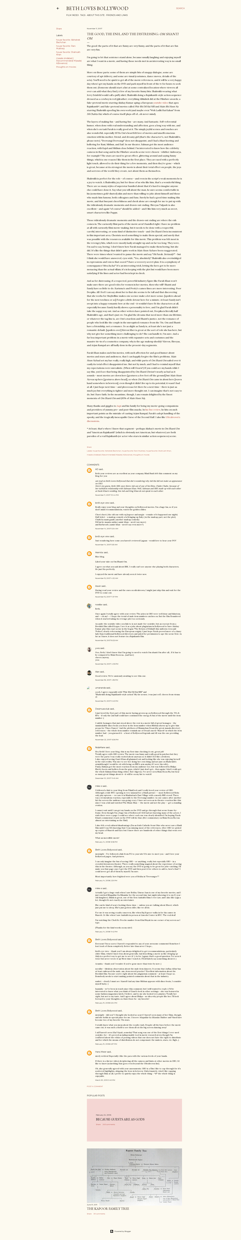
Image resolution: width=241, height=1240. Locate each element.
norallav (99, 604)
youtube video (160, 102)
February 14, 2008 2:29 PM (106, 880)
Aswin (98, 586)
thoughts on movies (66, 67)
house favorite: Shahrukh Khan (158, 451)
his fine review (152, 409)
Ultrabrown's (173, 417)
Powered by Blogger (123, 1231)
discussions (93, 421)
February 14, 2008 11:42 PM (106, 932)
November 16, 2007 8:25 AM (106, 640)
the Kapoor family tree (108, 1208)
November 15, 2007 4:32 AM (106, 578)
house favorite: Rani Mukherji (133, 451)
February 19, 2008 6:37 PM (106, 1044)
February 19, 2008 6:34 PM (106, 1003)
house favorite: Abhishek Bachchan (107, 451)
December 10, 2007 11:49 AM (106, 778)
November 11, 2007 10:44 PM (107, 495)
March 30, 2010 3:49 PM (105, 1080)
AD (96, 469)
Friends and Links (117, 15)
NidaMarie (100, 747)
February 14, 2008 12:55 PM (106, 842)
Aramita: (99, 552)
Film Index (72, 15)
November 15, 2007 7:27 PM (106, 597)
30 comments (99, 1214)
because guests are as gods (120, 1119)
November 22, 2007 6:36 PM (106, 740)
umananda (100, 688)
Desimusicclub (102, 709)
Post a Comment (95, 1086)
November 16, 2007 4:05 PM (106, 664)
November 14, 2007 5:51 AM (106, 545)
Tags (82, 15)
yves (97, 648)
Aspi (119, 405)
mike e (98, 786)
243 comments (109, 1124)
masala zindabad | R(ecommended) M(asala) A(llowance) (69, 61)
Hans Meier (100, 1052)
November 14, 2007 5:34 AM (106, 529)
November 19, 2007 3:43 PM (106, 701)
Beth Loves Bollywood (97, 8)
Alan (97, 672)
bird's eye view (102, 503)
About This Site (96, 15)
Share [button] (59, 28)
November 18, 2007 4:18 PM (106, 680)
